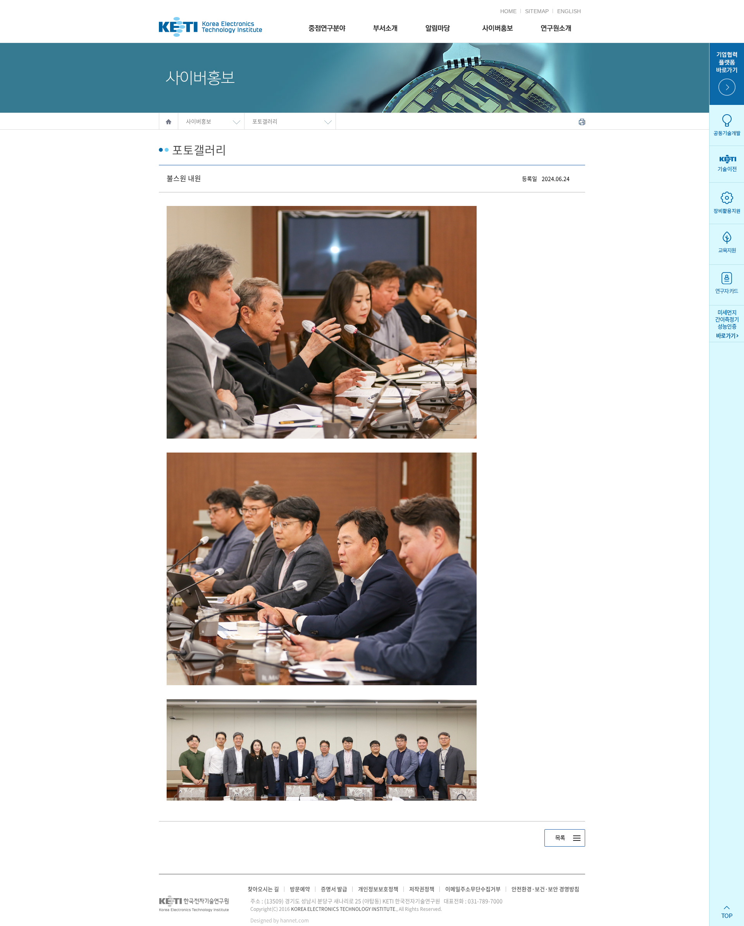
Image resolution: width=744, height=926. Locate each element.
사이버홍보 (495, 28)
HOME (508, 11)
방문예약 (300, 889)
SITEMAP (537, 11)
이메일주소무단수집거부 (473, 889)
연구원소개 (556, 28)
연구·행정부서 (385, 28)
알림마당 (437, 28)
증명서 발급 (334, 889)
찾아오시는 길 (263, 889)
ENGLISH (569, 11)
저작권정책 (421, 889)
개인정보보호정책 (378, 889)
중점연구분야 (326, 28)
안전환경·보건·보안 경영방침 (545, 889)
